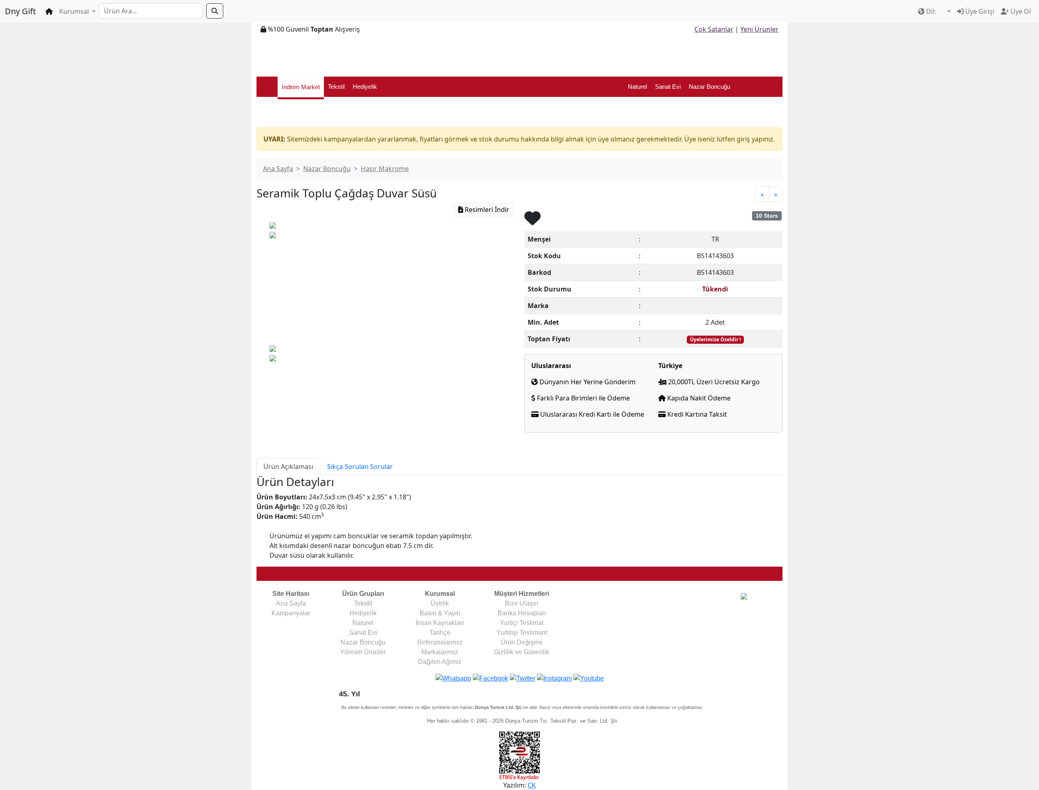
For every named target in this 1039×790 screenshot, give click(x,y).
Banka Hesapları (522, 613)
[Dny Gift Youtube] (588, 677)
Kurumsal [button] (75, 11)
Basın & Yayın (440, 613)
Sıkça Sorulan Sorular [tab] (360, 466)
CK (532, 785)
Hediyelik (365, 86)
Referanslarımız (440, 642)
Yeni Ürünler (759, 29)
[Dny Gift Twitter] (522, 677)
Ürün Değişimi (521, 642)
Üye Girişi (979, 11)
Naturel (637, 86)
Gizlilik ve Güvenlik (521, 652)
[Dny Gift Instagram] (554, 677)
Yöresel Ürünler (363, 652)
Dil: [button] (931, 11)
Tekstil (336, 86)
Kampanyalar (291, 613)
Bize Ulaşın (521, 603)
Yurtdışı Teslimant (521, 632)
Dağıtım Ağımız (439, 661)
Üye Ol (1020, 11)
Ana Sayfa (278, 168)
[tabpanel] (519, 517)
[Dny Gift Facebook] (453, 677)
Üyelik (440, 603)
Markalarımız (439, 652)
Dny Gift (20, 11)
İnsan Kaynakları (440, 622)
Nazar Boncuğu (709, 86)
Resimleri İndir (486, 209)
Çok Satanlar (713, 29)
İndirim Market (301, 86)
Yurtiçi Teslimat (521, 622)
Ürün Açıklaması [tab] (288, 466)
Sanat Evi (668, 86)
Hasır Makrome (385, 168)
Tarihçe (440, 632)
